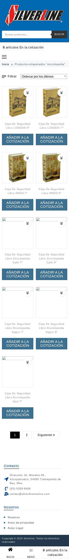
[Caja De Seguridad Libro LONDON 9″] (17, 102)
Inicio (5, 64)
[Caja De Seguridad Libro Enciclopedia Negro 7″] (17, 302)
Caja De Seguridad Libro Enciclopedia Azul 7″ (17, 397)
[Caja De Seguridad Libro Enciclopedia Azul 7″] (17, 371)
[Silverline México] (34, 15)
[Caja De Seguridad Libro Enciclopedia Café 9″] (51, 232)
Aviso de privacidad (21, 522)
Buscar (59, 34)
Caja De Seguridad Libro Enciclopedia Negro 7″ (17, 328)
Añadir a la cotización (17, 139)
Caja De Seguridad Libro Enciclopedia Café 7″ (17, 258)
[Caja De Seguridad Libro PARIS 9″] (51, 167)
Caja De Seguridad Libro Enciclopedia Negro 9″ (51, 328)
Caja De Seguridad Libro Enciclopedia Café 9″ (51, 258)
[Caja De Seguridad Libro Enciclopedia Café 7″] (17, 232)
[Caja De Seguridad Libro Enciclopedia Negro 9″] (51, 302)
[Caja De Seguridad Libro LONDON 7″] (51, 102)
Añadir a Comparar (27, 92)
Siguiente (45, 435)
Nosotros (14, 517)
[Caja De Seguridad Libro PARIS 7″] (17, 167)
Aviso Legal (15, 527)
